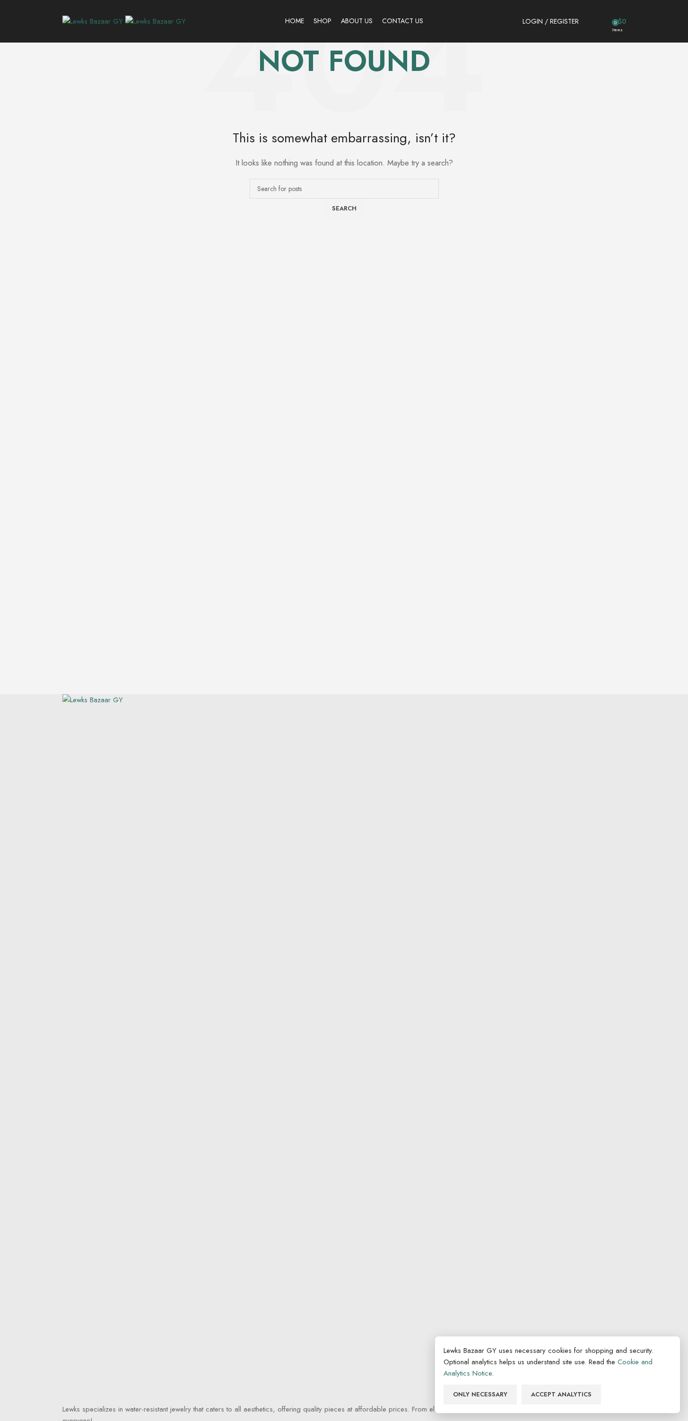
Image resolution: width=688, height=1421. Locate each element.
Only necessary (480, 1394)
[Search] (588, 21)
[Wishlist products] (601, 21)
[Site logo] (93, 20)
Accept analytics (561, 1394)
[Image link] (344, 1048)
